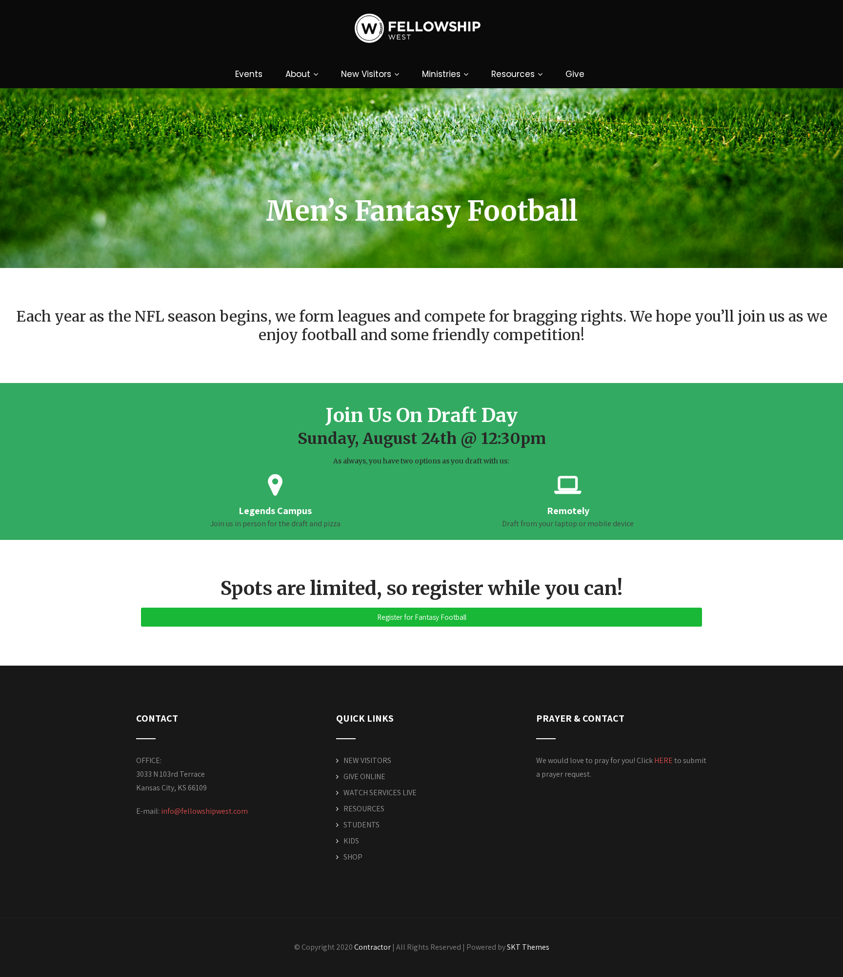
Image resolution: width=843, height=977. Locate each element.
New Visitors (366, 74)
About (297, 74)
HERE (663, 760)
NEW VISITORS (367, 760)
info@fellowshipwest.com (204, 811)
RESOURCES (363, 809)
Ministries (441, 74)
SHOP (352, 857)
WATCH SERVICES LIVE (380, 792)
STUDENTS (361, 825)
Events (248, 74)
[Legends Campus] (275, 485)
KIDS (351, 841)
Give (574, 74)
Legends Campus (275, 510)
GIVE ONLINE (364, 776)
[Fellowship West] (417, 53)
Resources (513, 74)
